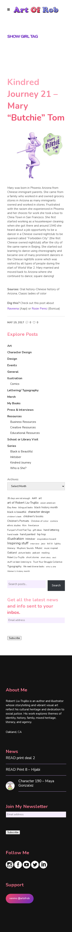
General (13, 372)
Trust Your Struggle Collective (47, 561)
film (24, 525)
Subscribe (14, 638)
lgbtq (57, 543)
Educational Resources (25, 433)
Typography (14, 566)
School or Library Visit (22, 439)
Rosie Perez (39, 308)
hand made (12, 534)
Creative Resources (23, 427)
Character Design (19, 352)
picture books (24, 552)
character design (39, 512)
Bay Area (12, 507)
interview (34, 543)
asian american (47, 503)
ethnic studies (14, 525)
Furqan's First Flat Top (19, 530)
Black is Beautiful (21, 451)
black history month (46, 507)
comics (54, 521)
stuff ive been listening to (19, 562)
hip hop (41, 534)
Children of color (39, 521)
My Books (14, 403)
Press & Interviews (20, 410)
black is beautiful (16, 512)
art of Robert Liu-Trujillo (23, 503)
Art (9, 346)
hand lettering (51, 530)
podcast (36, 552)
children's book (14, 516)
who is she (51, 566)
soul (54, 557)
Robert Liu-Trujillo (15, 557)
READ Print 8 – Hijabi (23, 769)
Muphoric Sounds (25, 548)
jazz (43, 543)
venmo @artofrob (19, 898)
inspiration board (46, 539)
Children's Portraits (18, 521)
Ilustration (14, 378)
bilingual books (25, 507)
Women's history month (18, 571)
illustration (15, 539)
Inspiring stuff (17, 543)
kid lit (50, 543)
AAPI (34, 498)
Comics (14, 384)
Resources (14, 416)
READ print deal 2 (20, 758)
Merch (11, 397)
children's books (33, 516)
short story (45, 557)
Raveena (13, 308)
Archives (12, 479)
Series (11, 446)
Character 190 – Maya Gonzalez (36, 783)
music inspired (51, 548)
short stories (32, 557)
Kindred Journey (20, 462)
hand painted (27, 534)
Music (38, 548)
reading (45, 552)
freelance (33, 525)
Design (12, 359)
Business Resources (23, 422)
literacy (11, 548)
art (40, 498)
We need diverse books (33, 566)
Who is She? (18, 468)
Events (12, 365)
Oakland (12, 552)
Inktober (15, 457)
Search (56, 585)
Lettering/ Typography (23, 390)
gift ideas (37, 530)
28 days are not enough (18, 498)
